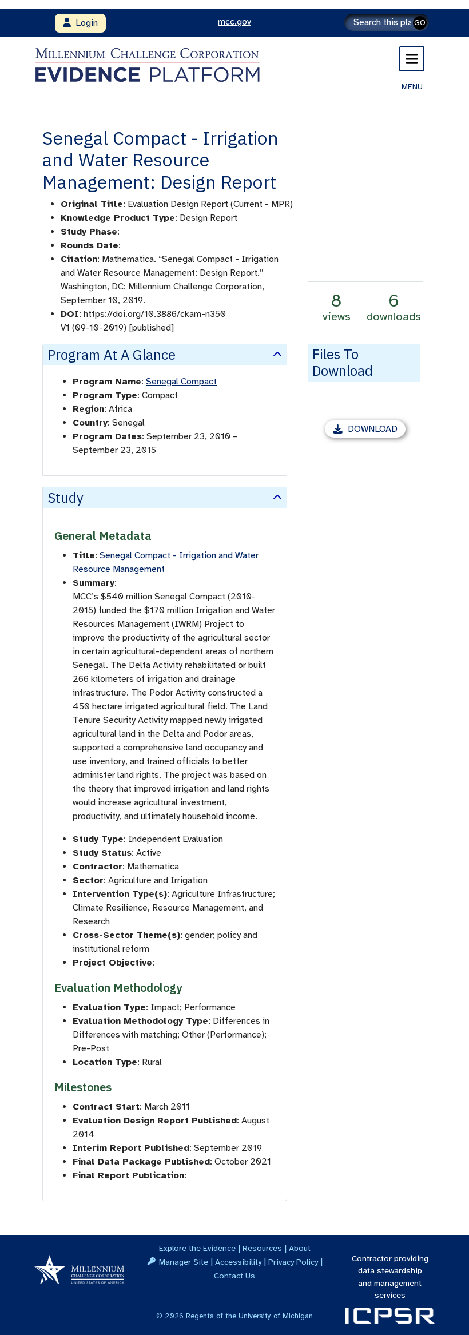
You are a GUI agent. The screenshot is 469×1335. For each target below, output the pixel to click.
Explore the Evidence (197, 1248)
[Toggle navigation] (411, 58)
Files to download (342, 362)
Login (84, 23)
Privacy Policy (293, 1262)
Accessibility (238, 1262)
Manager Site (183, 1262)
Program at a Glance (111, 354)
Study (65, 497)
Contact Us (234, 1275)
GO (420, 22)
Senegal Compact (181, 381)
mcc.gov (234, 21)
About (300, 1248)
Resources (262, 1248)
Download (377, 430)
